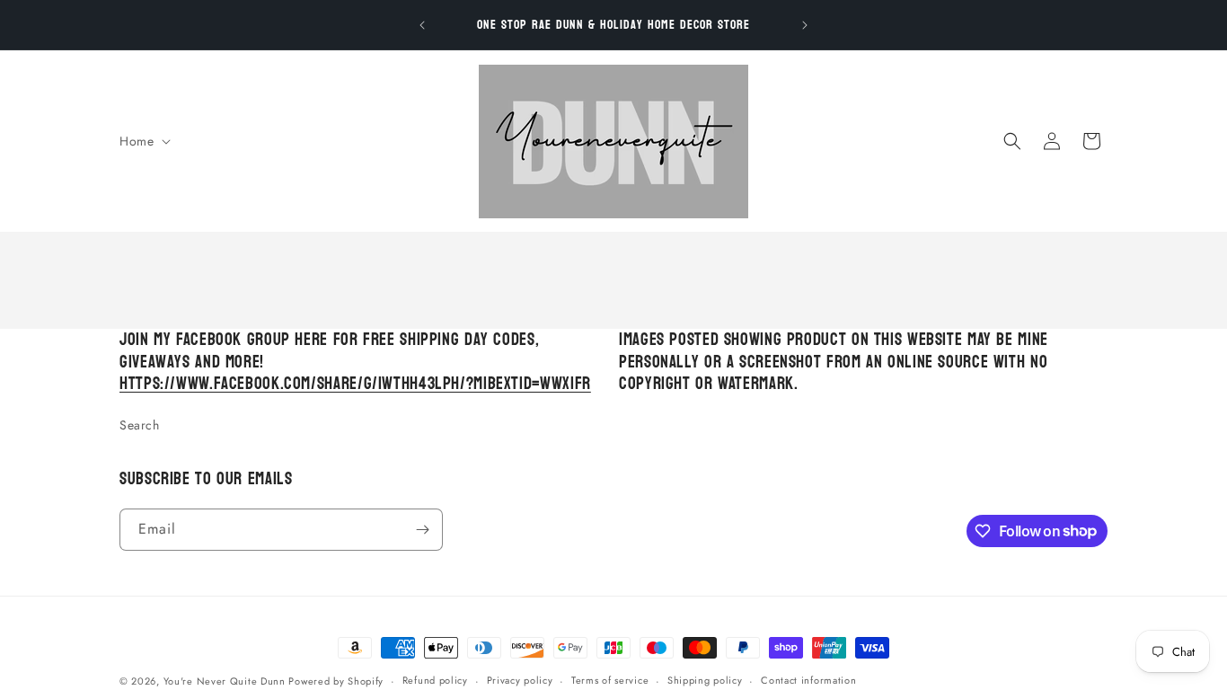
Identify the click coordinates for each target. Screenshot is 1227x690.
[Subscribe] (422, 530)
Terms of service (610, 680)
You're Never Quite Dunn (226, 681)
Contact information (808, 680)
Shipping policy (705, 680)
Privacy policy (520, 680)
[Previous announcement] (422, 25)
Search (139, 425)
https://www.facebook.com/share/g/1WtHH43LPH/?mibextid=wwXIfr (355, 383)
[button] (143, 141)
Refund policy (435, 680)
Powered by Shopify (336, 681)
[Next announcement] (805, 25)
